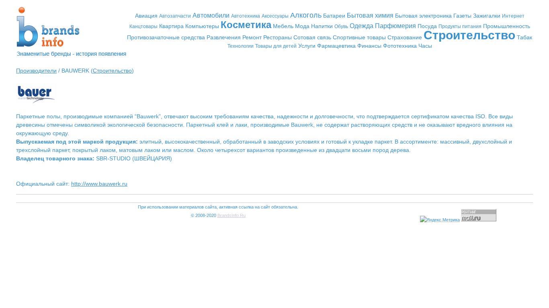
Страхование (404, 37)
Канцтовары (143, 26)
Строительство (469, 35)
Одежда (361, 25)
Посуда (427, 26)
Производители (36, 70)
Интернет (513, 16)
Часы (425, 46)
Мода (302, 26)
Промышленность (506, 26)
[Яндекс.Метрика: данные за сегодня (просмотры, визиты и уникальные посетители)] (440, 220)
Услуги (306, 46)
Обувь (341, 26)
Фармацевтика (336, 46)
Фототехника (400, 46)
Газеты (462, 15)
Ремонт (252, 37)
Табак (524, 37)
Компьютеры (202, 26)
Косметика (246, 24)
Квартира (171, 26)
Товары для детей (276, 46)
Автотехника (245, 16)
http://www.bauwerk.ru (99, 183)
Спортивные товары (359, 37)
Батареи (334, 15)
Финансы (369, 46)
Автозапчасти (175, 16)
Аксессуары (275, 16)
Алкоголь (306, 15)
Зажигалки (486, 15)
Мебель (283, 26)
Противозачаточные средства (166, 37)
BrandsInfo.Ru (231, 215)
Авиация (146, 15)
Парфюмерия (395, 25)
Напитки (322, 26)
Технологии (240, 46)
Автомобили (211, 15)
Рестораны (277, 37)
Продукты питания (459, 26)
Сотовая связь (312, 37)
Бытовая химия (370, 15)
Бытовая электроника (423, 15)
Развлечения (224, 37)
